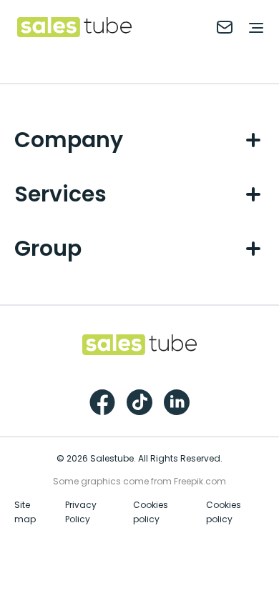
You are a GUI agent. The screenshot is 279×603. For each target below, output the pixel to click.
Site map (25, 512)
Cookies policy (150, 512)
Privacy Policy (81, 512)
